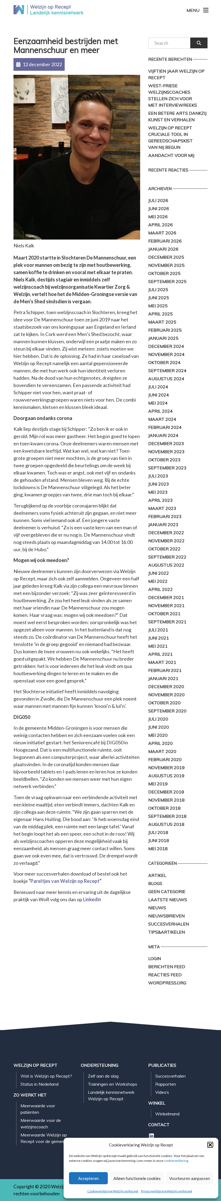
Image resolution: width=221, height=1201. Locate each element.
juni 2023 (158, 484)
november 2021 (166, 605)
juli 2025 (158, 289)
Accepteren (88, 1178)
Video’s (162, 1092)
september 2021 (167, 621)
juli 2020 (158, 719)
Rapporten (165, 1084)
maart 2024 (162, 419)
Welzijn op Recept (35, 1065)
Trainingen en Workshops (112, 1084)
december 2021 (166, 597)
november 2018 (166, 800)
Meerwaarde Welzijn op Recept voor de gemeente (45, 1138)
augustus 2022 (166, 565)
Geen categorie (166, 891)
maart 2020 (162, 751)
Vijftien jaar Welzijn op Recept (176, 74)
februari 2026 (165, 241)
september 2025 (167, 281)
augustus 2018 (166, 824)
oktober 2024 (164, 362)
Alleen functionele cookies (137, 1178)
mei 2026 (158, 216)
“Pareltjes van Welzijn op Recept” (65, 881)
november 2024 (166, 354)
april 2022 (160, 589)
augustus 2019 (166, 775)
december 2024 (166, 346)
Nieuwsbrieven (166, 916)
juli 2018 (158, 832)
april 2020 (160, 743)
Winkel (156, 1103)
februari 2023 (165, 516)
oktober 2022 (164, 548)
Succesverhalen (168, 924)
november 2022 (166, 540)
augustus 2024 (166, 378)
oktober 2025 (164, 273)
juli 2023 (158, 476)
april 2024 (160, 411)
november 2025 (166, 265)
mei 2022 (158, 581)
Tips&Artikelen (166, 932)
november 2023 (166, 451)
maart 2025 (162, 322)
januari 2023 (163, 524)
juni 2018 (158, 840)
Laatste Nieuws (167, 899)
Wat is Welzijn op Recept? (46, 1076)
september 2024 (167, 370)
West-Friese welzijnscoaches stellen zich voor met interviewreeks (172, 95)
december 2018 (166, 792)
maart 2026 (162, 233)
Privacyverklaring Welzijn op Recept (166, 1191)
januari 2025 (163, 338)
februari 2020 (165, 759)
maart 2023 (162, 508)
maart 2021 (162, 662)
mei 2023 (158, 492)
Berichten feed (166, 966)
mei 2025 (158, 305)
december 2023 (166, 443)
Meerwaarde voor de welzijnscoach (40, 1123)
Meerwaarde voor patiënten (37, 1109)
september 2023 (167, 467)
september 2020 (167, 711)
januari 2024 (163, 435)
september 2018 (167, 816)
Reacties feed (165, 974)
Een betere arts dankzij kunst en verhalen (177, 116)
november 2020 (166, 694)
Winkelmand (167, 1113)
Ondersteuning (99, 1065)
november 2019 (166, 767)
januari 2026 (163, 249)
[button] (210, 1145)
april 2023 (160, 500)
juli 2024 (158, 386)
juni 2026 (158, 208)
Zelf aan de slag (103, 1076)
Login (154, 958)
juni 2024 (158, 395)
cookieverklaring (176, 1161)
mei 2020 (158, 735)
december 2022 (166, 532)
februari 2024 (165, 427)
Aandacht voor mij (171, 155)
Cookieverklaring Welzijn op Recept (112, 1191)
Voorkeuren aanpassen (189, 1178)
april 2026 (160, 224)
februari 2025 (165, 330)
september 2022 (167, 557)
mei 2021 (158, 646)
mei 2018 (158, 848)
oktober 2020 (164, 702)
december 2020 (166, 686)
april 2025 (160, 314)
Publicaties (162, 1065)
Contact (159, 1124)
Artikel (157, 875)
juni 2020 (158, 727)
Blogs (155, 883)
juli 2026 (158, 200)
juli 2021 (158, 630)
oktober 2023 (164, 459)
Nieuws (157, 907)
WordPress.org (167, 982)
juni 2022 (158, 573)
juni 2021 (158, 638)
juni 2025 (158, 297)
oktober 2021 (164, 613)
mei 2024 (158, 403)
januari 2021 (163, 678)
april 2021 (160, 654)
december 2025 (166, 257)
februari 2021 (165, 670)
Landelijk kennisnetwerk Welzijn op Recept (111, 1095)
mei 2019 (158, 783)
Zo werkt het (30, 1095)
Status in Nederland (39, 1084)
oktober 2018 (164, 808)
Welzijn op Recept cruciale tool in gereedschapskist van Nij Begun (170, 137)
